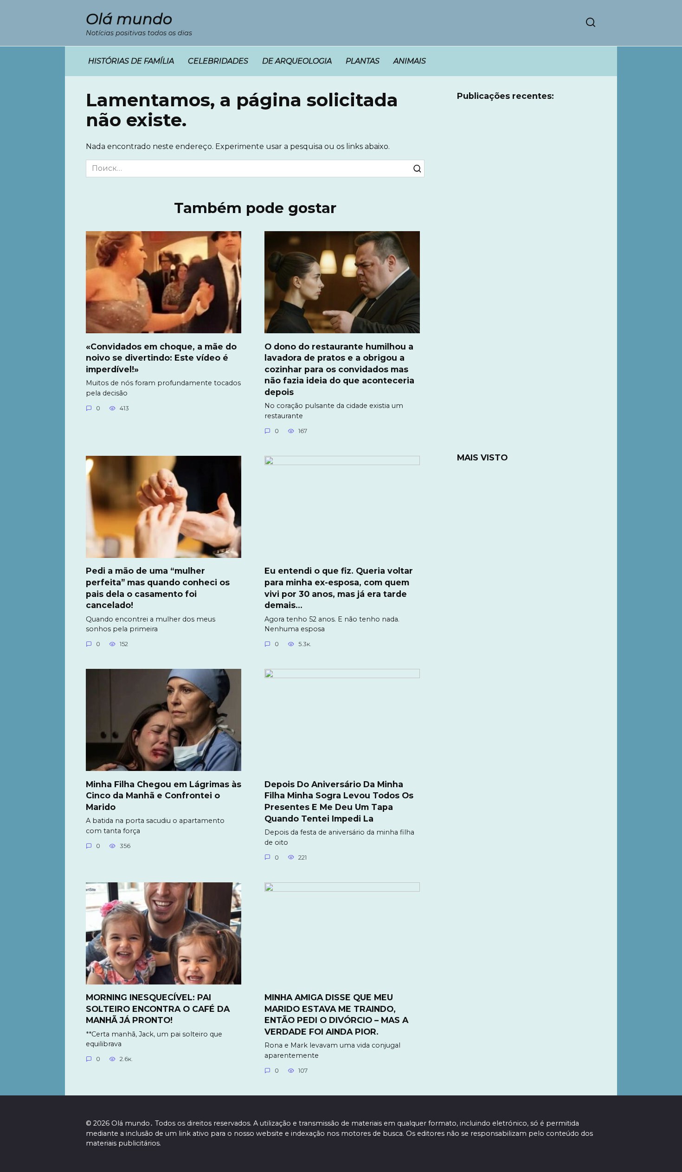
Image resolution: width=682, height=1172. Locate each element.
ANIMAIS (409, 61)
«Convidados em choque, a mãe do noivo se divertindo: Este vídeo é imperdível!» (161, 357)
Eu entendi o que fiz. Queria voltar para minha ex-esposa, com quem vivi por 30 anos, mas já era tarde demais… (338, 588)
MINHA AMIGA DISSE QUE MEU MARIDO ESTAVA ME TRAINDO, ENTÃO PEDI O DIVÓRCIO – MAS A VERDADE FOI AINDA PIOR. (336, 1014)
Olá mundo (129, 19)
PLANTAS (363, 61)
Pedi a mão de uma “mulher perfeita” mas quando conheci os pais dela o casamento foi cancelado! (158, 588)
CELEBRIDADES (218, 61)
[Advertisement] (526, 282)
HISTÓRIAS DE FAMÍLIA (131, 61)
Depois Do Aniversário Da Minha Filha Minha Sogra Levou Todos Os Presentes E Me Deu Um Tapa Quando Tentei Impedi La (338, 801)
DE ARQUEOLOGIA (297, 61)
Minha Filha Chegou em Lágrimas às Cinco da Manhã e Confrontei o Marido (163, 795)
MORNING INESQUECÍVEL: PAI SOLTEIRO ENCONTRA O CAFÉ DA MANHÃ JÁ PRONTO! (158, 1008)
